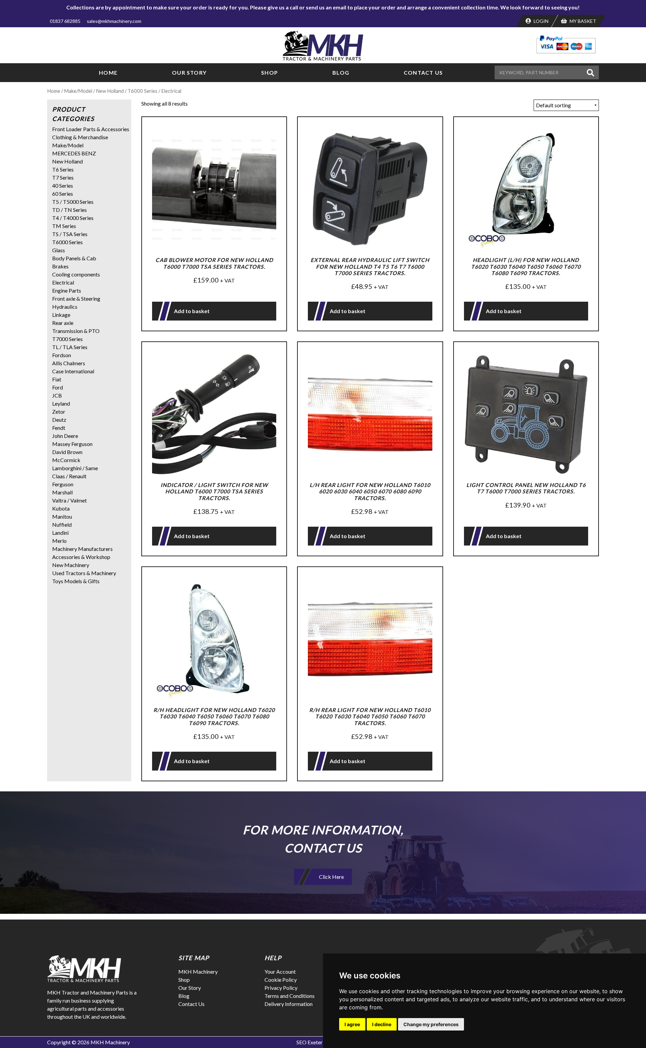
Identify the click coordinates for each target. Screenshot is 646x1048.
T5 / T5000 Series (73, 201)
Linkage (61, 314)
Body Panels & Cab (74, 258)
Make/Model (78, 91)
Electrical (63, 282)
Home (108, 72)
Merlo (59, 540)
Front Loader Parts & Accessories (90, 129)
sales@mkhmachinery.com (114, 21)
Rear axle (62, 323)
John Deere (65, 436)
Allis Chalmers (68, 363)
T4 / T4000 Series (73, 218)
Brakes (60, 266)
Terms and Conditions (289, 996)
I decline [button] (381, 1024)
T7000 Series (67, 339)
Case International (73, 371)
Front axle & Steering (76, 298)
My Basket (582, 21)
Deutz (59, 419)
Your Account (280, 971)
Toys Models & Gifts (76, 581)
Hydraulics (64, 306)
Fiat (56, 379)
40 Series (62, 185)
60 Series (62, 193)
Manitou (62, 516)
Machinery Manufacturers (82, 549)
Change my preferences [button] (431, 1024)
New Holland (110, 91)
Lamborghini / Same (75, 468)
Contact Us (423, 72)
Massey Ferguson (72, 444)
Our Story (189, 72)
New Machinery (70, 565)
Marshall (62, 492)
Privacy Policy (280, 987)
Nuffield (62, 524)
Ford (57, 387)
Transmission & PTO (76, 331)
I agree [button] (352, 1024)
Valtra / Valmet (69, 500)
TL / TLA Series (69, 347)
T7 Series (63, 177)
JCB (57, 395)
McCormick (66, 460)
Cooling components (76, 274)
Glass (58, 250)
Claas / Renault (69, 476)
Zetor (58, 411)
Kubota (61, 508)
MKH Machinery (198, 971)
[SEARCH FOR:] (539, 72)
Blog (340, 72)
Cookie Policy (280, 979)
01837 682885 (65, 21)
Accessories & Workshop (81, 557)
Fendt (58, 427)
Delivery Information (288, 1004)
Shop (269, 72)
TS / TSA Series (69, 234)
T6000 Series (142, 91)
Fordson (61, 355)
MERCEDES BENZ (74, 153)
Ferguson (62, 484)
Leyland (61, 403)
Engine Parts (66, 290)
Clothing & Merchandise (80, 137)
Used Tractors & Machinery (84, 573)
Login (540, 21)
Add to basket (192, 311)
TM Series (64, 226)
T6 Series (63, 169)
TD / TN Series (69, 210)
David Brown (67, 452)
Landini (60, 532)
